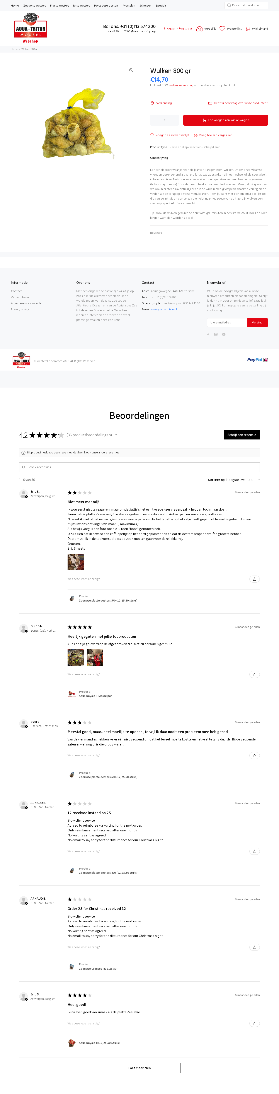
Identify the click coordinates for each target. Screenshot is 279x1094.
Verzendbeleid (21, 297)
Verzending (164, 103)
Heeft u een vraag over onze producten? (241, 103)
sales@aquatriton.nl (164, 309)
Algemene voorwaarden (27, 303)
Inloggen (170, 28)
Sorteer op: (217, 479)
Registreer (185, 28)
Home (14, 49)
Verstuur (258, 322)
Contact (16, 291)
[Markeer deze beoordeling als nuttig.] (254, 579)
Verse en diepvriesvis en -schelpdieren (195, 147)
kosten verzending (181, 85)
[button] (116, 435)
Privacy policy (20, 309)
